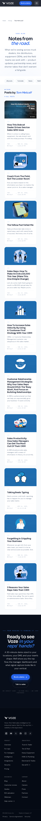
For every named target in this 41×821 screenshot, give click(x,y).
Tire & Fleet (26, 749)
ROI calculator (9, 793)
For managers (9, 753)
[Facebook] (21, 733)
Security (7, 765)
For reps (7, 749)
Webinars (7, 797)
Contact (25, 797)
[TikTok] (30, 733)
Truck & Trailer (27, 745)
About (24, 781)
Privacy (5, 817)
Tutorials (20, 81)
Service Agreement (16, 817)
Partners (25, 793)
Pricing (6, 769)
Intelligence (8, 757)
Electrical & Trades (28, 761)
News (30, 81)
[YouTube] (11, 733)
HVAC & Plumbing (28, 757)
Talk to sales (20, 684)
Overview (7, 745)
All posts (9, 81)
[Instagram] (25, 733)
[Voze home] (8, 3)
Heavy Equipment (28, 753)
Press (24, 789)
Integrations (8, 761)
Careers (24, 785)
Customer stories (10, 785)
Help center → (9, 801)
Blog (10, 20)
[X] (16, 733)
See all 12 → (26, 765)
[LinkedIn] (6, 733)
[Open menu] (36, 3)
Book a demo (25, 3)
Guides (6, 789)
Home (4, 20)
